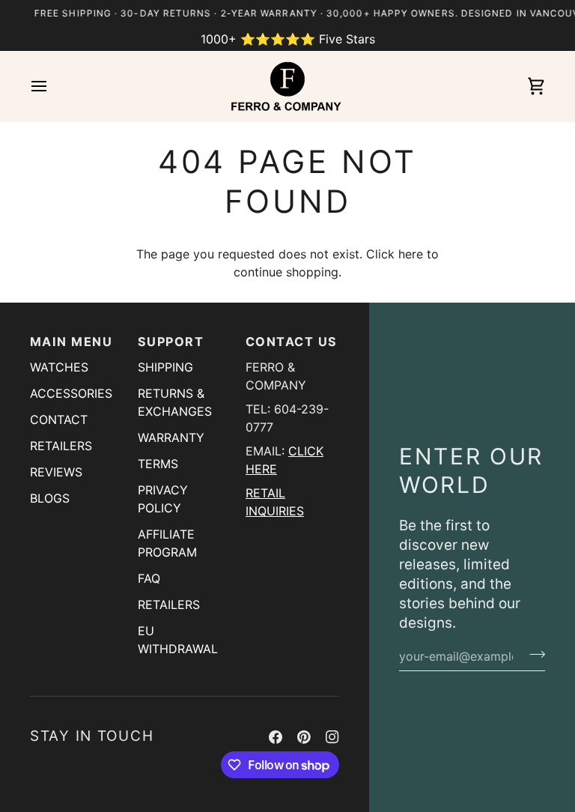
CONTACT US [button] (292, 341)
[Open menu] (52, 86)
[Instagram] (332, 737)
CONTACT (59, 419)
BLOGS (50, 498)
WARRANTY (171, 437)
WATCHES (59, 367)
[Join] (532, 654)
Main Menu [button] (71, 341)
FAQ (149, 578)
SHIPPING (165, 367)
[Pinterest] (304, 737)
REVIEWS (56, 471)
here (410, 253)
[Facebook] (275, 737)
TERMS (158, 463)
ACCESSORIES (71, 393)
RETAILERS (61, 445)
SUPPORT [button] (171, 341)
